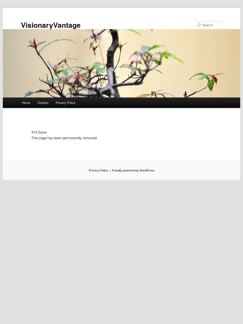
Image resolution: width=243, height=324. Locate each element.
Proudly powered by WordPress (133, 170)
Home (26, 102)
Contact (43, 102)
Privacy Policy (66, 102)
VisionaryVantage (51, 25)
